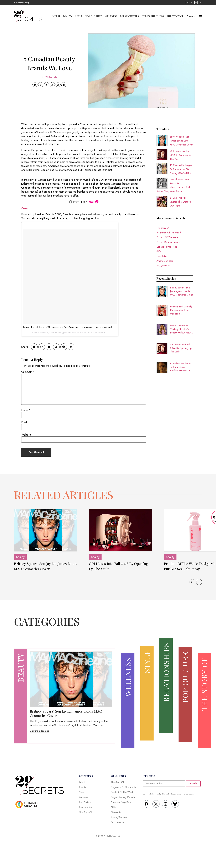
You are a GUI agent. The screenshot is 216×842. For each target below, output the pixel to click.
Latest (56, 16)
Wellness (111, 16)
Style (78, 16)
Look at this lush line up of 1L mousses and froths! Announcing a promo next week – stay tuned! (67, 327)
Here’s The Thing (153, 16)
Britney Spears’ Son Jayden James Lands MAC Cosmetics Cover (181, 140)
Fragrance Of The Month (168, 232)
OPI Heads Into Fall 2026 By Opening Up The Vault (180, 155)
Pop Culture (93, 16)
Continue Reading (39, 731)
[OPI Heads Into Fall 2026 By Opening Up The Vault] (120, 530)
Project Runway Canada (168, 242)
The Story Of (175, 16)
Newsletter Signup (21, 2)
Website (26, 434)
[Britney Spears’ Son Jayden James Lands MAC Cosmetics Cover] (45, 530)
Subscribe (193, 783)
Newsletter (161, 256)
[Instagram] (165, 804)
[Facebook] (146, 804)
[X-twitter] (156, 804)
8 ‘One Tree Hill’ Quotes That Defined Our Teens (180, 201)
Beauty (67, 16)
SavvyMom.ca (163, 265)
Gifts (158, 251)
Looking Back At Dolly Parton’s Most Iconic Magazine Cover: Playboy (181, 310)
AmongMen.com (164, 261)
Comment (28, 372)
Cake (24, 208)
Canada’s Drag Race (166, 246)
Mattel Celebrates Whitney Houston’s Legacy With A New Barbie (180, 329)
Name (26, 410)
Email (25, 422)
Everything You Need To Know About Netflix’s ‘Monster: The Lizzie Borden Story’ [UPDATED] (181, 367)
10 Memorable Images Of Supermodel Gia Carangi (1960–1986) (181, 169)
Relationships (129, 16)
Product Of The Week (167, 237)
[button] (34, 84)
